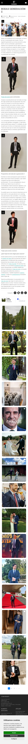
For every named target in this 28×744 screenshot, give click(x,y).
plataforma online (19, 265)
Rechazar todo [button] (14, 735)
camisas (3, 274)
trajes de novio (17, 269)
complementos (16, 274)
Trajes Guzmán (12, 264)
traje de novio (4, 281)
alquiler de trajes (6, 258)
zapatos (22, 273)
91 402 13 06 (6, 701)
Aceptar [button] (14, 732)
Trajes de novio (5, 97)
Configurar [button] (14, 738)
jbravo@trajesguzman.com (6, 703)
